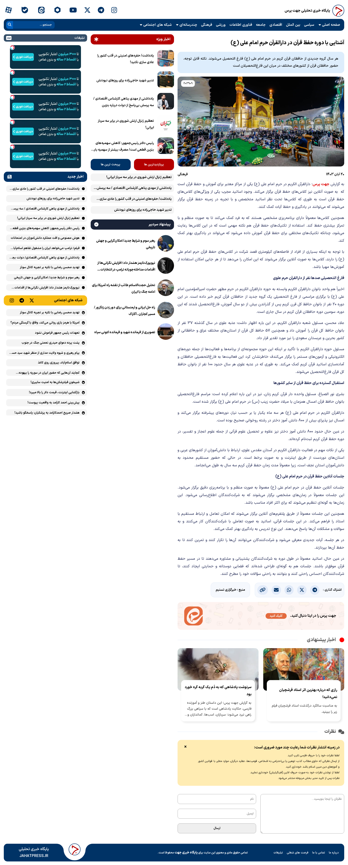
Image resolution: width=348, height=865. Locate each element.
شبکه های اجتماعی (157, 25)
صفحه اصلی (331, 25)
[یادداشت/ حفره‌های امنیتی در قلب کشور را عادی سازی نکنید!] (165, 59)
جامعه (261, 25)
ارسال (217, 828)
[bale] (24, 11)
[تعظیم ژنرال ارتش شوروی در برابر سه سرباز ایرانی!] (165, 124)
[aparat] (8, 11)
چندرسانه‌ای (188, 25)
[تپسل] (12, 47)
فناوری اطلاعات (240, 25)
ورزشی (221, 25)
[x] (87, 10)
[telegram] (101, 10)
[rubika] (57, 11)
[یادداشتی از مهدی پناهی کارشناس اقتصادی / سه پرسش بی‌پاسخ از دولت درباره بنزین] (165, 102)
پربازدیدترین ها (154, 164)
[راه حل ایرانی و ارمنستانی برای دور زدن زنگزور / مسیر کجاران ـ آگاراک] (165, 311)
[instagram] (114, 10)
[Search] (9, 25)
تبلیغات (278, 853)
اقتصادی (275, 25)
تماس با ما (318, 853)
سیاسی (309, 25)
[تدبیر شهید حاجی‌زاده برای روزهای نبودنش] (165, 80)
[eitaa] (41, 11)
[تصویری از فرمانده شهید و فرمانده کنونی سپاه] (165, 332)
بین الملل (293, 25)
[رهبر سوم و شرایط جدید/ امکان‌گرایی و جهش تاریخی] (165, 244)
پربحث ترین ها (110, 164)
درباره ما (334, 853)
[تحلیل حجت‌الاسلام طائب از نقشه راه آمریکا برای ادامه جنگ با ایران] (165, 289)
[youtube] (73, 10)
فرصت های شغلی (297, 853)
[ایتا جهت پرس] (261, 617)
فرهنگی (206, 25)
